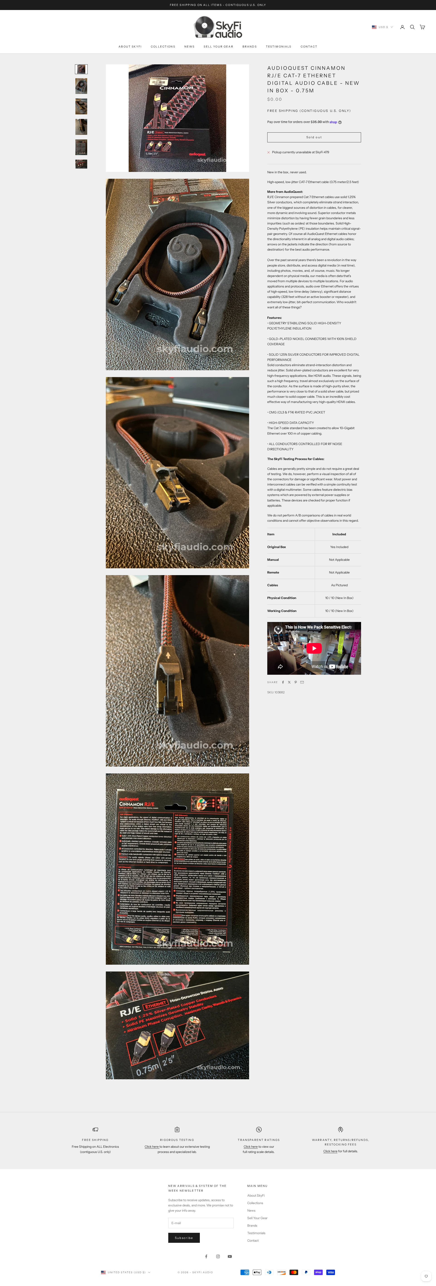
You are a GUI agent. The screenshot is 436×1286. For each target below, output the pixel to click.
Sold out (314, 137)
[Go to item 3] (81, 106)
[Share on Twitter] (289, 682)
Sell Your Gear (218, 46)
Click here (152, 1147)
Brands (250, 46)
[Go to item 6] (81, 164)
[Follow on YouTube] (230, 1256)
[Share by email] (302, 682)
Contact (309, 46)
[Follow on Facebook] (206, 1256)
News (189, 46)
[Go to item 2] (81, 86)
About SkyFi (130, 46)
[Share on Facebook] (283, 682)
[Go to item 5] (81, 147)
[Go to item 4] (81, 126)
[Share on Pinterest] (295, 682)
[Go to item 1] (81, 69)
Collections (163, 46)
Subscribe (184, 1238)
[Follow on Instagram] (218, 1256)
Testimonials (279, 46)
